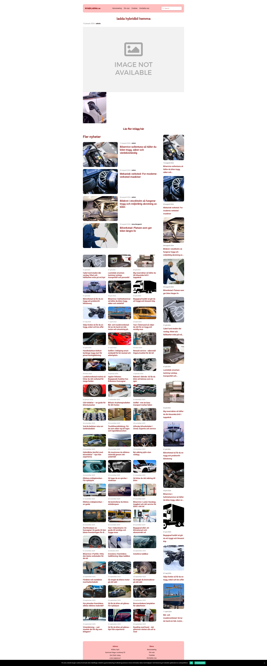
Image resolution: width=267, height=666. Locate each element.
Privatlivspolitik (200, 663)
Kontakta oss (144, 8)
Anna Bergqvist (137, 224)
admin (98, 24)
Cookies (134, 8)
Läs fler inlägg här (133, 128)
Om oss (126, 8)
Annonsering (117, 8)
